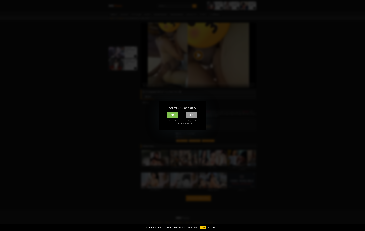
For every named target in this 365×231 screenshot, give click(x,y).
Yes (172, 115)
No (191, 115)
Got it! (203, 227)
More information (213, 227)
